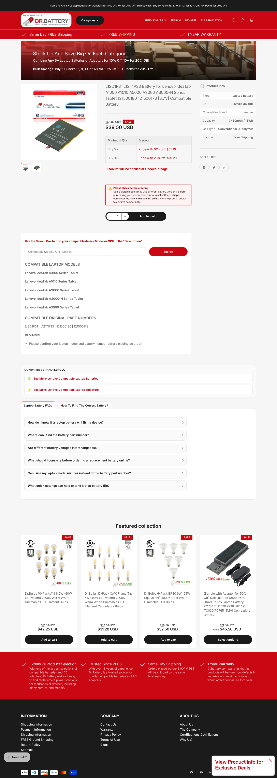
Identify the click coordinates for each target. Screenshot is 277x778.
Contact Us (108, 724)
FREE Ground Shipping (37, 740)
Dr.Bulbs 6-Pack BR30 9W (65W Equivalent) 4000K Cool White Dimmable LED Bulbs (167, 598)
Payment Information (36, 729)
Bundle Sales (154, 20)
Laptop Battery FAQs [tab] (38, 405)
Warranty (106, 729)
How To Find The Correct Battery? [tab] (84, 405)
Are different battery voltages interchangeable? (63, 448)
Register (190, 20)
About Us (186, 724)
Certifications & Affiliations (199, 734)
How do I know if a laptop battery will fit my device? (66, 422)
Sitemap (27, 750)
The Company (190, 729)
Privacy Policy (110, 734)
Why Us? (186, 740)
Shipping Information (36, 734)
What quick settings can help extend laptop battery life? (69, 486)
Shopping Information (36, 724)
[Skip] (270, 760)
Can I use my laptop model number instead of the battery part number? (79, 473)
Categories (88, 20)
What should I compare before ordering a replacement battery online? (79, 460)
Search (176, 20)
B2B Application (211, 20)
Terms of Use (110, 740)
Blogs (104, 745)
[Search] (233, 20)
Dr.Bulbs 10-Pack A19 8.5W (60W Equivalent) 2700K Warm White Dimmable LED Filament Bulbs (48, 598)
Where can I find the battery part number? (58, 435)
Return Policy (30, 745)
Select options (228, 639)
